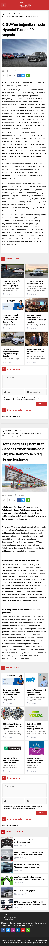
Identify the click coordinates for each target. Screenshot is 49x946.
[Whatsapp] (28, 930)
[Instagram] (13, 930)
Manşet (15, 14)
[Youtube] (23, 930)
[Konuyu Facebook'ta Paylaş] (19, 75)
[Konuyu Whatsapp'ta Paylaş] (28, 75)
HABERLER (17, 431)
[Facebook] (3, 930)
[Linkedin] (18, 930)
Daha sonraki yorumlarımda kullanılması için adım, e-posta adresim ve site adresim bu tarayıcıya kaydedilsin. (23, 398)
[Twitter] (8, 930)
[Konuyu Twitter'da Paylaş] (23, 75)
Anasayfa (8, 14)
